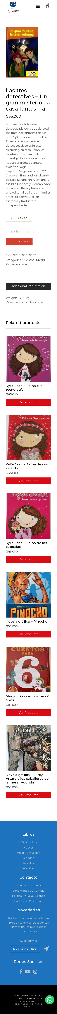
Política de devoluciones (28, 895)
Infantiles (28, 868)
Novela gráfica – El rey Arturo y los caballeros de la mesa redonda (27, 778)
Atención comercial (29, 885)
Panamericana (16, 264)
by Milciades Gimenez (23, 86)
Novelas (28, 863)
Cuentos (28, 260)
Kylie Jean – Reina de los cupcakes (26, 545)
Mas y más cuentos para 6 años (27, 698)
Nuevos (29, 847)
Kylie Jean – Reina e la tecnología (24, 387)
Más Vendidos (28, 842)
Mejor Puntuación (28, 852)
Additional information (28, 286)
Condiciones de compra (28, 890)
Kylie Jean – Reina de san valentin (27, 466)
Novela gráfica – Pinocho (27, 621)
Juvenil (41, 260)
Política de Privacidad (28, 901)
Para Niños (29, 857)
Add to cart (19, 242)
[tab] (28, 286)
